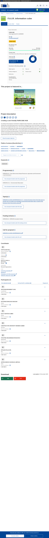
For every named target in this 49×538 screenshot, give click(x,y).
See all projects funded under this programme (14, 178)
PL (15, 117)
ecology (23, 148)
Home (2, 13)
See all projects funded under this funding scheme (15, 222)
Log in (37, 5)
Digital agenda (12, 69)
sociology (12, 146)
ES (7, 117)
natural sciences (4, 148)
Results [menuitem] (17, 23)
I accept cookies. (15, 535)
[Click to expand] (45, 287)
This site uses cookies (15, 532)
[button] (40, 5)
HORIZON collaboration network (9, 275)
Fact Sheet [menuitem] (4, 23)
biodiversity (4, 163)
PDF (21, 378)
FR (10, 117)
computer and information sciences (18, 150)
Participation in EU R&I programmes (10, 274)
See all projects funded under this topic (13, 206)
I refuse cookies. (34, 535)
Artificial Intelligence (13, 71)
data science (31, 150)
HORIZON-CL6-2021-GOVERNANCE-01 (12, 233)
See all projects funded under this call (12, 237)
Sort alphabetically (5, 283)
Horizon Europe (19, 13)
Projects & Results (10, 13)
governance (20, 146)
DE (1, 117)
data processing (41, 150)
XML (8, 378)
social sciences (4, 146)
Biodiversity (11, 74)
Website (4, 272)
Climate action (28, 71)
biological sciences (15, 148)
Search (43, 5)
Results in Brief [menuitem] (11, 23)
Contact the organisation (7, 271)
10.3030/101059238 (13, 38)
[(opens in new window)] (5, 5)
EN (4, 117)
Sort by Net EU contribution (24, 283)
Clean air (27, 69)
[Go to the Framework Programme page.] (3, 18)
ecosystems (30, 148)
